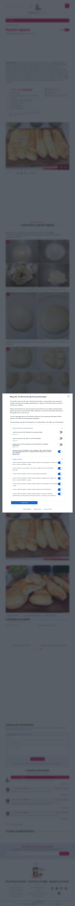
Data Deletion (27, 509)
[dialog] (37, 453)
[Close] (69, 397)
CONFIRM (24, 502)
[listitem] (37, 428)
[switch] (60, 432)
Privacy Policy (48, 509)
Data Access (37, 509)
